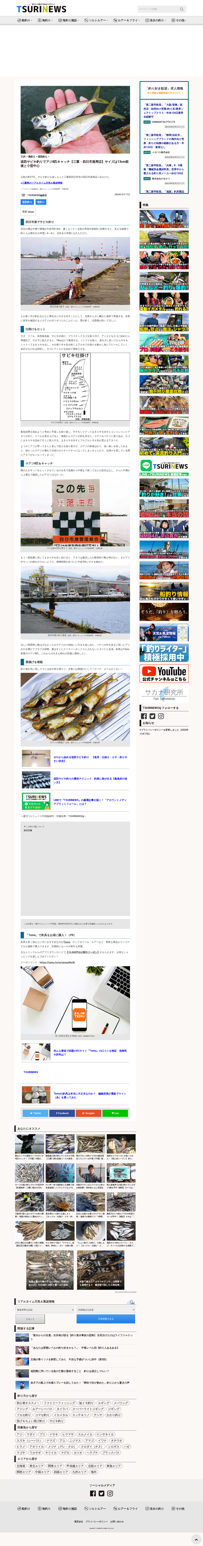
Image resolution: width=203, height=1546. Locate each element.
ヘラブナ (92, 1452)
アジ (19, 1434)
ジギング (113, 1409)
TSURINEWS (99, 1528)
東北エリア (36, 1466)
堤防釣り (27, 202)
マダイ (31, 1434)
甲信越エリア (75, 1466)
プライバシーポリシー (97, 1521)
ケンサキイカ (105, 1434)
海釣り (41, 202)
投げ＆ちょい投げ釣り (31, 1421)
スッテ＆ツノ (80, 1415)
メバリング (121, 1403)
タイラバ (62, 1409)
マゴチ (21, 1452)
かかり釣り (114, 1415)
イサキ (53, 1434)
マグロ (65, 1452)
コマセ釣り (42, 1415)
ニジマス (75, 1440)
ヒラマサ (68, 1434)
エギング (103, 1403)
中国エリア (42, 1472)
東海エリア (114, 1466)
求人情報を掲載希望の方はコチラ (164, 93)
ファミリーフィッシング (59, 1403)
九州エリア (79, 1472)
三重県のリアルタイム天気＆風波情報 (42, 182)
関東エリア (55, 1466)
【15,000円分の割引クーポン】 (83, 952)
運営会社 (78, 1521)
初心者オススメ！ (28, 1403)
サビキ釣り (56, 1421)
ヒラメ (21, 1446)
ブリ (42, 1434)
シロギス (113, 1446)
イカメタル (61, 1415)
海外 (94, 1472)
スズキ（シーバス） (29, 1440)
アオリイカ (36, 1446)
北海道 (21, 1466)
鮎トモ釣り (86, 1403)
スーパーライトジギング (88, 1409)
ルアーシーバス (42, 1409)
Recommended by (122, 1292)
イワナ (102, 1440)
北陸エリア (95, 1466)
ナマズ (51, 1440)
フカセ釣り (24, 1415)
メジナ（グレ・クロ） (62, 1446)
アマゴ (89, 1440)
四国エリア (61, 1472)
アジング (22, 1409)
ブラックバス (110, 1452)
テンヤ (98, 1415)
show (30, 211)
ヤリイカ (51, 1452)
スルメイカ (85, 1434)
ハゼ (126, 1446)
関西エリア (24, 1472)
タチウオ (116, 1440)
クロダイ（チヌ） (92, 1446)
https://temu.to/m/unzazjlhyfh (57, 962)
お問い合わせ (117, 1521)
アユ (62, 1440)
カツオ (78, 1452)
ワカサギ (35, 1452)
